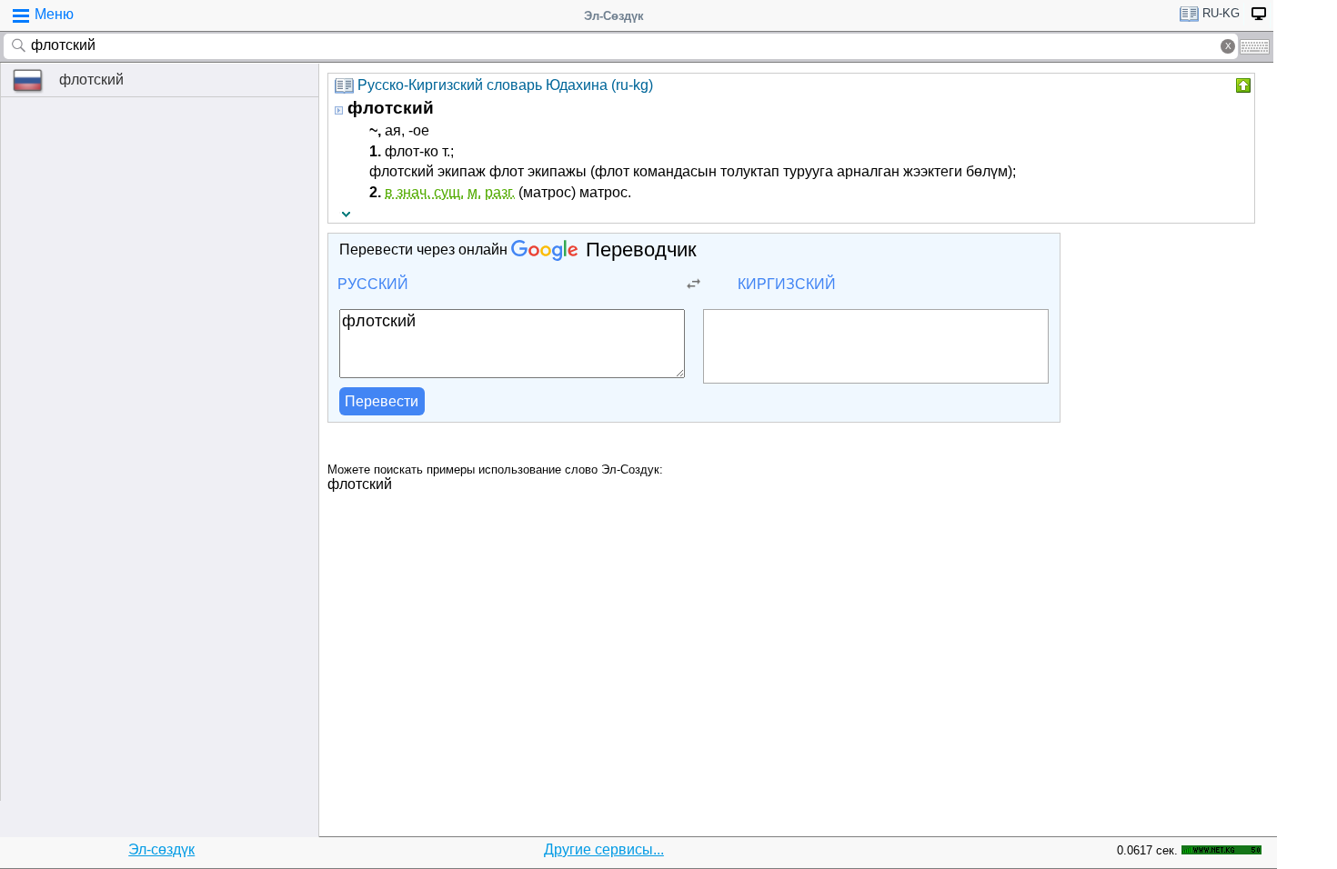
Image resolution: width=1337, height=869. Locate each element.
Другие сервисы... (604, 849)
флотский (91, 79)
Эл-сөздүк (161, 849)
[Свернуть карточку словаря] (1241, 85)
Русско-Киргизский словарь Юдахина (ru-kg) (505, 85)
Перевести (381, 401)
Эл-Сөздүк (614, 16)
